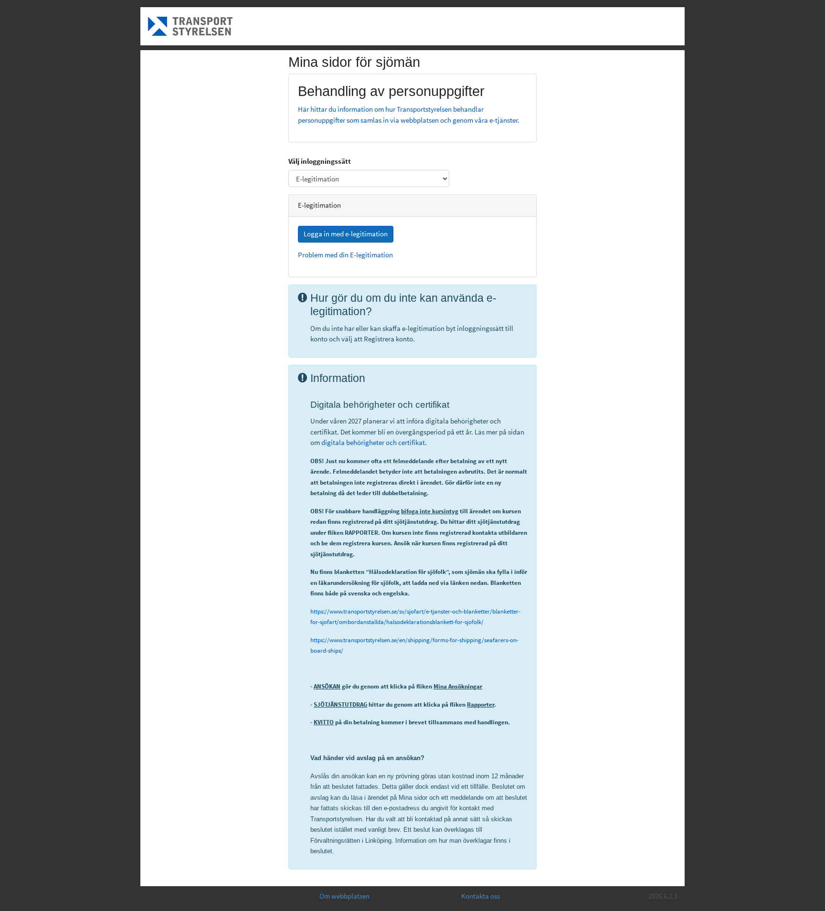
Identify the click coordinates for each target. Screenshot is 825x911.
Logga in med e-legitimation (346, 233)
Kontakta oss (480, 895)
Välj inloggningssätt (319, 161)
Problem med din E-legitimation (345, 254)
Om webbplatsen (344, 895)
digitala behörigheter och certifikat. (374, 442)
